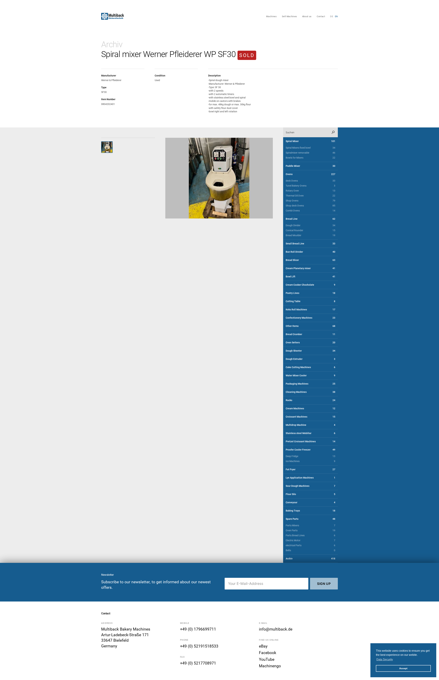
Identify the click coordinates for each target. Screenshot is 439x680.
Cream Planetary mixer (310, 268)
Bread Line (310, 218)
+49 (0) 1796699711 (198, 629)
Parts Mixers (310, 525)
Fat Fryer (310, 469)
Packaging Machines (310, 383)
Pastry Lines (310, 293)
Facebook (267, 652)
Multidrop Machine (310, 425)
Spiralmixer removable (310, 152)
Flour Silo (310, 494)
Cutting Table (310, 301)
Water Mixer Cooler (310, 375)
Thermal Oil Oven (310, 195)
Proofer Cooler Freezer (310, 449)
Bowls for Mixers (310, 157)
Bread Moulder (310, 235)
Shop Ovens (310, 200)
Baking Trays (310, 510)
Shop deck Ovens (310, 205)
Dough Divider (310, 225)
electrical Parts (310, 545)
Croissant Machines (310, 416)
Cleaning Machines (310, 392)
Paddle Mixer (310, 166)
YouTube (266, 659)
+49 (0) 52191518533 (199, 646)
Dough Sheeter (310, 350)
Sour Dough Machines (310, 486)
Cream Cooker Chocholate (310, 284)
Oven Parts (310, 530)
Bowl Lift (310, 276)
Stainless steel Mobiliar (310, 433)
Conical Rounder (310, 230)
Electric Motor (310, 540)
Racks (310, 400)
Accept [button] (403, 668)
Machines (271, 16)
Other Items (310, 326)
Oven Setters (310, 342)
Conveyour (310, 502)
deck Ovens (310, 180)
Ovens (310, 174)
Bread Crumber (310, 334)
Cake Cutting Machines (310, 367)
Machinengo (270, 666)
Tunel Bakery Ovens (310, 185)
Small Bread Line (310, 243)
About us (307, 16)
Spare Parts (310, 519)
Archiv (111, 44)
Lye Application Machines (310, 477)
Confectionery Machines (310, 317)
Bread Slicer (310, 260)
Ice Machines (310, 461)
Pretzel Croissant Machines (310, 441)
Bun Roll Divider (310, 251)
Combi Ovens (310, 210)
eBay (263, 646)
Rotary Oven (310, 190)
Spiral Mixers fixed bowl (310, 147)
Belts (310, 550)
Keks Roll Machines (310, 309)
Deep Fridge (310, 456)
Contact (321, 16)
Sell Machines (289, 16)
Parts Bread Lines (310, 535)
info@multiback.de (275, 629)
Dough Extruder (310, 359)
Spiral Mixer (310, 141)
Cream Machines (310, 408)
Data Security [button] (384, 659)
